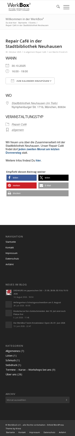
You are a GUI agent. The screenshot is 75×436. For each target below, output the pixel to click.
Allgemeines (13, 351)
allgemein (30, 52)
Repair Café (41, 52)
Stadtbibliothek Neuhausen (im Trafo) (35, 103)
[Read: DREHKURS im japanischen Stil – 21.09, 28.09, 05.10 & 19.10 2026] (9, 292)
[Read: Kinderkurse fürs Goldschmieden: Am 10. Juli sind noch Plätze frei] (9, 313)
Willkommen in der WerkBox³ (25, 19)
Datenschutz (12, 258)
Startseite (11, 241)
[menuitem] (56, 7)
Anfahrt (10, 264)
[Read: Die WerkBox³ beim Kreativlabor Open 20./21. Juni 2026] (9, 325)
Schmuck (11, 360)
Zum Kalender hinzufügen (32, 81)
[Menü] (64, 7)
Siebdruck (11, 365)
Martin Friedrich (60, 52)
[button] (21, 178)
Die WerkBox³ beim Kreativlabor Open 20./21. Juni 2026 (39, 323)
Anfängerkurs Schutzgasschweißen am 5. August (37, 302)
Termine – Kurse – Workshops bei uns (28, 369)
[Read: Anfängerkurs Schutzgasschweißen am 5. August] (9, 304)
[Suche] (56, 7)
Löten (9, 355)
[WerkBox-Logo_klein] (31, 7)
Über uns (11, 374)
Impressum (11, 253)
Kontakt (10, 247)
